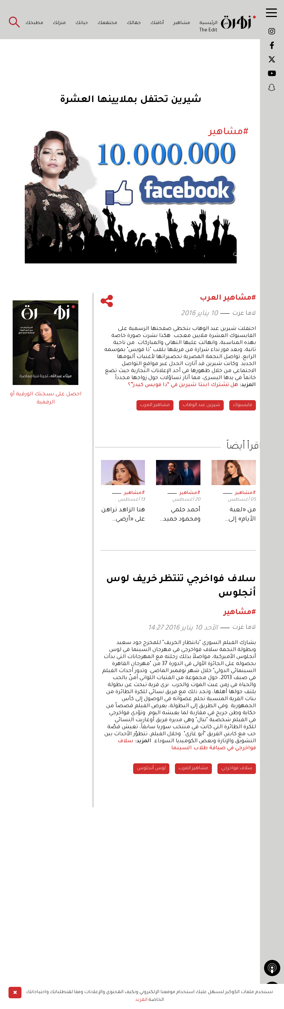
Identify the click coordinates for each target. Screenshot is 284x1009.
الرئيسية (208, 23)
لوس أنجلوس (151, 768)
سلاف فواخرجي (236, 768)
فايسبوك (242, 405)
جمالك (134, 23)
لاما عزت (244, 313)
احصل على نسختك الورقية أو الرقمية (45, 399)
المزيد (141, 1000)
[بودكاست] (272, 968)
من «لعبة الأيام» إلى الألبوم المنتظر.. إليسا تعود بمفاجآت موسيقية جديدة (234, 515)
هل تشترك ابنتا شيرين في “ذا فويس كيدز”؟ (183, 385)
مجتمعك (107, 23)
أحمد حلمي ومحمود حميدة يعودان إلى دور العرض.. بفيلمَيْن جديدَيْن (178, 515)
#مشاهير (245, 493)
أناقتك (157, 23)
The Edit (208, 30)
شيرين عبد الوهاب (201, 405)
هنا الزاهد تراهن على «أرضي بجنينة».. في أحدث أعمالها (123, 515)
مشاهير (181, 23)
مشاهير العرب (155, 405)
